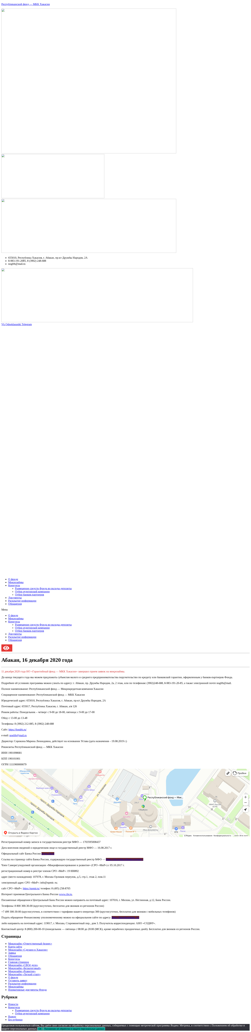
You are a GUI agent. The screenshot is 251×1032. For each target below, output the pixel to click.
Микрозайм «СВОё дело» (23, 965)
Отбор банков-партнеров (29, 594)
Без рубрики (15, 1019)
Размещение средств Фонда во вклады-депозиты (43, 588)
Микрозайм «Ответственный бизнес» (30, 943)
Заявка (12, 952)
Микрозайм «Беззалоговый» (24, 968)
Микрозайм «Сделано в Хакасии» (28, 949)
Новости (13, 1004)
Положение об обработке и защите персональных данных (74, 1029)
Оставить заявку (17, 980)
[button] (125, 609)
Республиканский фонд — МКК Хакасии (25, 4)
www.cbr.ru (47, 853)
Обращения (15, 603)
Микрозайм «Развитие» (22, 971)
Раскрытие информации (22, 600)
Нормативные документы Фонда (27, 989)
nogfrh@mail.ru (18, 735)
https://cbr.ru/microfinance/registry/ (124, 859)
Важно (12, 1016)
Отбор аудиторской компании (32, 591)
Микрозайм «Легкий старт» (24, 974)
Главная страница (18, 962)
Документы (15, 597)
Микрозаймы (16, 582)
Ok (40, 1029)
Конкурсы (14, 585)
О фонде (13, 579)
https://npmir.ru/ (31, 888)
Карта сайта (15, 946)
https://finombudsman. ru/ (125, 917)
